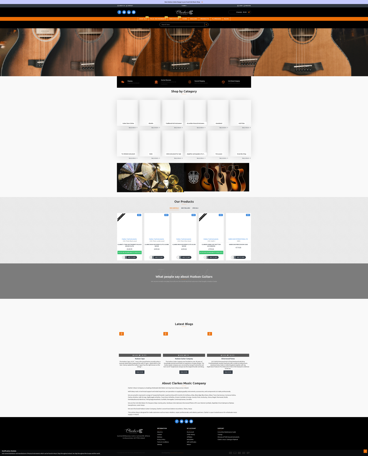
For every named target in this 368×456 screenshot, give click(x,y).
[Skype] (191, 421)
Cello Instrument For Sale (173, 154)
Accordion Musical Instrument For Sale (196, 123)
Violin (151, 154)
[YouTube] (186, 421)
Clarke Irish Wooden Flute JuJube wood (157, 245)
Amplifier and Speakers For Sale (196, 154)
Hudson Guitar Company (184, 359)
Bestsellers (185, 208)
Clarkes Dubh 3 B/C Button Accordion (211, 245)
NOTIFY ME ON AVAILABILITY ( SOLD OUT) (129, 252)
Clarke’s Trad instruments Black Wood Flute (130, 245)
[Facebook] (177, 421)
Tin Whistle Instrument (128, 154)
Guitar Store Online (128, 123)
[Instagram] (182, 421)
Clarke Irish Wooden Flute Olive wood (184, 245)
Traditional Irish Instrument (174, 123)
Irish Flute (242, 123)
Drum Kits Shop (241, 154)
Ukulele (151, 123)
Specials (195, 208)
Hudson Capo (140, 359)
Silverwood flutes (228, 359)
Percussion (219, 154)
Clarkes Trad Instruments (129, 239)
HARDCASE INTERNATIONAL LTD (238, 239)
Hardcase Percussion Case (238, 244)
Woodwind (219, 123)
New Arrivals (174, 208)
